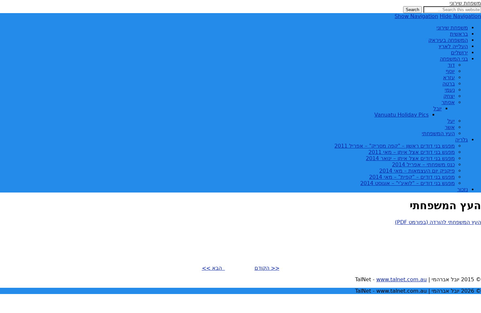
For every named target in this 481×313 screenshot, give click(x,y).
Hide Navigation (460, 16)
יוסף (450, 71)
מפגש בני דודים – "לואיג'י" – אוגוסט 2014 (407, 183)
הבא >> (213, 268)
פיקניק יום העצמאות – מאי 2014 (417, 171)
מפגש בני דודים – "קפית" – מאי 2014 (412, 177)
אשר (450, 127)
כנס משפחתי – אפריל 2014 (423, 164)
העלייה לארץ (453, 46)
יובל (437, 108)
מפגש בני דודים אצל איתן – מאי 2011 (411, 152)
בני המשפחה (454, 59)
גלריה (461, 140)
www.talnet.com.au (401, 279)
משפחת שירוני (465, 3)
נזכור (462, 189)
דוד (451, 65)
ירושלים (459, 52)
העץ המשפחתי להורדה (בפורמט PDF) (438, 222)
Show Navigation (416, 16)
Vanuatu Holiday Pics (401, 115)
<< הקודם (267, 268)
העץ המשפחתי (438, 133)
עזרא (449, 77)
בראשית (459, 34)
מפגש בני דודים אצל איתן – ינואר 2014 (410, 158)
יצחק (449, 96)
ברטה (448, 84)
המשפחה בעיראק (448, 40)
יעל (451, 121)
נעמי (450, 90)
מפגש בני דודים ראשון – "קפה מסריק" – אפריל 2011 (394, 146)
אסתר (448, 102)
